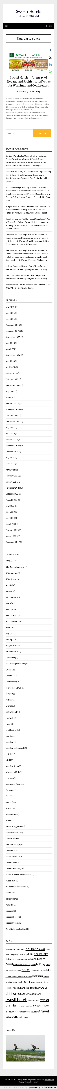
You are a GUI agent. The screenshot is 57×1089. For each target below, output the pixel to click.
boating (9, 639)
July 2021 (10, 457)
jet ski (8, 760)
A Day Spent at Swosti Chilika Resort (31, 213)
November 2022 (13, 409)
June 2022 (10, 433)
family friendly (12, 712)
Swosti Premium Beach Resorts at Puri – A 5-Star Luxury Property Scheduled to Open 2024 (28, 197)
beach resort (20, 949)
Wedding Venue (22, 1017)
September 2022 (13, 421)
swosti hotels (16, 999)
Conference (11, 681)
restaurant (10, 814)
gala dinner (10, 736)
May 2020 (10, 518)
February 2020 (12, 530)
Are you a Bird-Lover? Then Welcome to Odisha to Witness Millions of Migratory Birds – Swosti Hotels (28, 209)
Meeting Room (12, 766)
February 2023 (12, 403)
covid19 (9, 694)
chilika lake (41, 954)
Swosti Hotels (28, 11)
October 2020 (12, 494)
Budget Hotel (11, 645)
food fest (16, 965)
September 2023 (13, 385)
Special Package (13, 844)
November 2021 (13, 445)
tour (28, 1011)
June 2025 (10, 343)
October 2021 (12, 451)
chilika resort (11, 959)
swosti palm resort (34, 1000)
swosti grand (34, 993)
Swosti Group (34, 91)
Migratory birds (13, 772)
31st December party (15, 567)
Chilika (9, 669)
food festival (11, 730)
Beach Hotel (11, 609)
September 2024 (13, 355)
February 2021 (12, 475)
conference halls (24, 959)
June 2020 (10, 512)
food (9, 964)
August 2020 (11, 500)
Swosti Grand (11, 862)
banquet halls (11, 949)
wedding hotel (12, 917)
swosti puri (10, 880)
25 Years (9, 561)
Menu (49, 25)
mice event (27, 977)
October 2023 (12, 379)
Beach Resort (11, 615)
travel (44, 1011)
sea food (30, 987)
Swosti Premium (13, 868)
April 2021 (10, 469)
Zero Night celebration (16, 929)
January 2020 (12, 536)
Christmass (10, 675)
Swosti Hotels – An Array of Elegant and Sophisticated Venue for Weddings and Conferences (29, 81)
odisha (37, 976)
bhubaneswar (35, 949)
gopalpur (10, 742)
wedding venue (12, 923)
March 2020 (11, 524)
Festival (9, 718)
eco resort (38, 958)
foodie (33, 965)
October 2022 (12, 415)
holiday (40, 964)
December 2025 (13, 325)
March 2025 (11, 349)
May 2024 (10, 361)
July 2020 (10, 506)
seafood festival (13, 832)
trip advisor (11, 899)
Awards (9, 591)
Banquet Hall (11, 597)
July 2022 (10, 427)
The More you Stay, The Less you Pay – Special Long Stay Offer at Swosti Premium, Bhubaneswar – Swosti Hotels (28, 174)
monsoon (10, 778)
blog (8, 633)
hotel (26, 970)
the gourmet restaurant (16, 886)
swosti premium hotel (26, 1006)
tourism (35, 1011)
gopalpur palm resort (15, 748)
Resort (9, 802)
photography (17, 982)
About (8, 585)
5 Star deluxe (11, 573)
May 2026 (10, 319)
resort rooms (35, 982)
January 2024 (12, 373)
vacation (9, 905)
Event (8, 706)
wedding (9, 911)
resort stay (10, 808)
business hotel (12, 651)
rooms (8, 820)
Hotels (9, 754)
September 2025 (13, 337)
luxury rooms (18, 977)
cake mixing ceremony (15, 663)
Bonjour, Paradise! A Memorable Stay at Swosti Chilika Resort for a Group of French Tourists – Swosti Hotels (26, 159)
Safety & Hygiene (13, 826)
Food (8, 724)
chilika (30, 954)
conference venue (13, 688)
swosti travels (41, 1005)
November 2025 (13, 331)
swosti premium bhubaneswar (18, 874)
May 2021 (10, 463)
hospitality (17, 970)
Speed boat (10, 850)
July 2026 (10, 307)
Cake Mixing (11, 657)
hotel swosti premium (38, 970)
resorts (41, 982)
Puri (7, 796)
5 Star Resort (11, 579)
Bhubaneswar (11, 621)
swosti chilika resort (14, 856)
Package (9, 790)
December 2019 (13, 542)
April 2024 (10, 367)
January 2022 (12, 439)
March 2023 (11, 397)
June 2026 (10, 313)
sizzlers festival (12, 838)
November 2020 (13, 488)
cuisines (9, 699)
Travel (8, 892)
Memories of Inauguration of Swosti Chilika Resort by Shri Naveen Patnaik (27, 225)
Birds (8, 627)
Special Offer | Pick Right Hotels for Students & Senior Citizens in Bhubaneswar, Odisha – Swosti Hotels (27, 237)
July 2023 (10, 391)
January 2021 (12, 482)
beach (8, 603)
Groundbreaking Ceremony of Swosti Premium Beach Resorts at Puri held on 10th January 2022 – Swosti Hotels (28, 190)
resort (25, 982)
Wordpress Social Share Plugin (15, 1087)
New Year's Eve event (15, 784)
